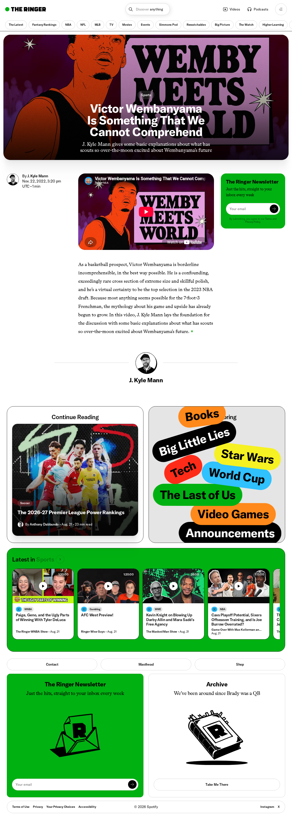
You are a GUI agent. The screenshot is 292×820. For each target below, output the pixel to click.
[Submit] (274, 209)
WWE (158, 609)
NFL (83, 25)
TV (111, 25)
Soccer (25, 503)
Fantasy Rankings (44, 25)
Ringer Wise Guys (93, 631)
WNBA (28, 609)
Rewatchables (196, 25)
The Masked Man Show (161, 631)
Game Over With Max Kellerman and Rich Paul (237, 630)
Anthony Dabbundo (44, 524)
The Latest (16, 25)
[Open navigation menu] (281, 9)
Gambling (95, 609)
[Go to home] (25, 9)
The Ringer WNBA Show (32, 631)
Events (145, 25)
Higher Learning (273, 25)
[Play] (43, 586)
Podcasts (261, 9)
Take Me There (216, 784)
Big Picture (222, 25)
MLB (98, 25)
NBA (68, 25)
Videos (235, 9)
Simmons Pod (168, 25)
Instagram (267, 807)
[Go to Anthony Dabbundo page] (21, 524)
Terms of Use (20, 807)
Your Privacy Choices (60, 807)
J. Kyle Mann (37, 175)
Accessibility (87, 807)
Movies (127, 25)
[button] (147, 9)
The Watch (246, 25)
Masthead (146, 664)
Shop (240, 664)
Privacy (38, 807)
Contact (52, 664)
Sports (146, 95)
